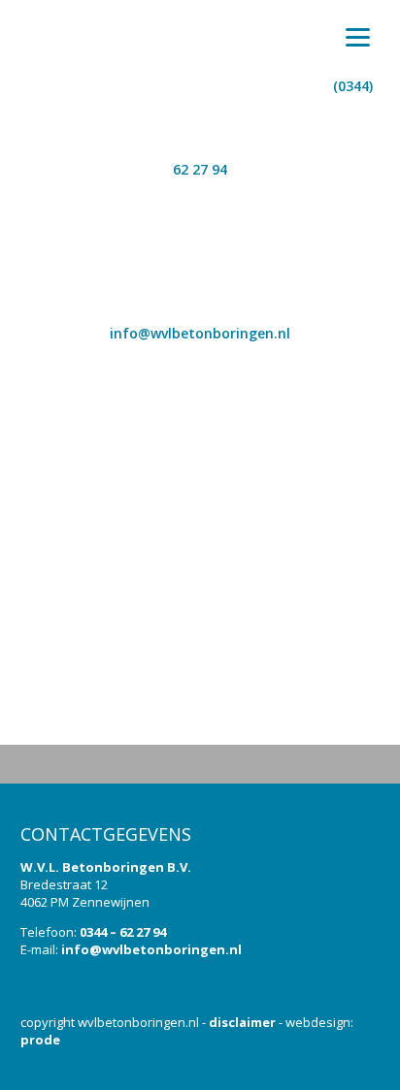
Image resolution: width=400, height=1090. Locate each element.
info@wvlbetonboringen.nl (151, 949)
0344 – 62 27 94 (123, 932)
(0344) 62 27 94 (273, 127)
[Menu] (358, 36)
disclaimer (242, 1022)
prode (40, 1039)
